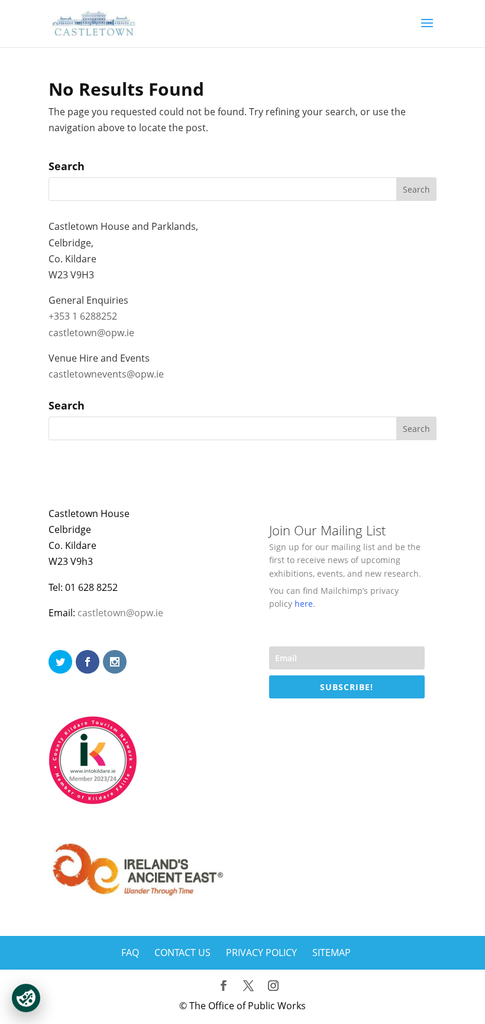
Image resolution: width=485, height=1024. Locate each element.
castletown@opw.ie (91, 332)
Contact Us (182, 952)
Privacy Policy (261, 952)
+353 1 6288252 (82, 316)
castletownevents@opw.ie (106, 374)
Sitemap (331, 952)
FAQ (130, 952)
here (304, 603)
